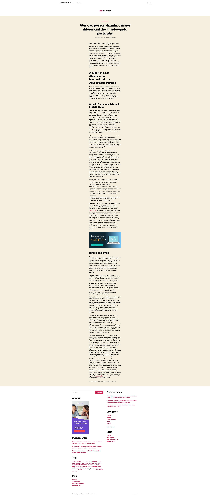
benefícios (74, 461)
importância (84, 464)
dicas (83, 463)
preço (92, 466)
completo (94, 461)
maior (105, 381)
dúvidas (86, 463)
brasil (79, 461)
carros (89, 461)
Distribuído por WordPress (90, 493)
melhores (75, 466)
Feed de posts (76, 481)
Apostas (109, 415)
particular (108, 381)
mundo (81, 466)
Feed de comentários (78, 483)
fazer (93, 463)
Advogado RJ (99, 376)
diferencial (101, 381)
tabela (84, 469)
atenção (97, 381)
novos (89, 466)
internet (91, 464)
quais (73, 468)
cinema (109, 417)
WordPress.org (76, 485)
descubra (78, 463)
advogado (93, 381)
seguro (100, 468)
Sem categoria (105, 21)
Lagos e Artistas (64, 2)
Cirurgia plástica (111, 419)
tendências (88, 469)
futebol (109, 423)
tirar (94, 469)
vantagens (99, 469)
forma (96, 463)
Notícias (109, 425)
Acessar (74, 479)
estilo (90, 463)
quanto (82, 468)
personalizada (113, 381)
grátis (73, 464)
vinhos (73, 471)
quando (77, 468)
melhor (97, 464)
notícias (85, 466)
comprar (99, 461)
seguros (74, 469)
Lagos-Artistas (100, 37)
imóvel (88, 464)
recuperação (87, 468)
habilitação (78, 464)
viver (76, 471)
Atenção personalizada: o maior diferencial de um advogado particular (105, 29)
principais (97, 466)
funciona (99, 463)
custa (73, 463)
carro (87, 461)
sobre (80, 469)
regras (90, 468)
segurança (95, 468)
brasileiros (83, 461)
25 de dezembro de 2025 (111, 37)
